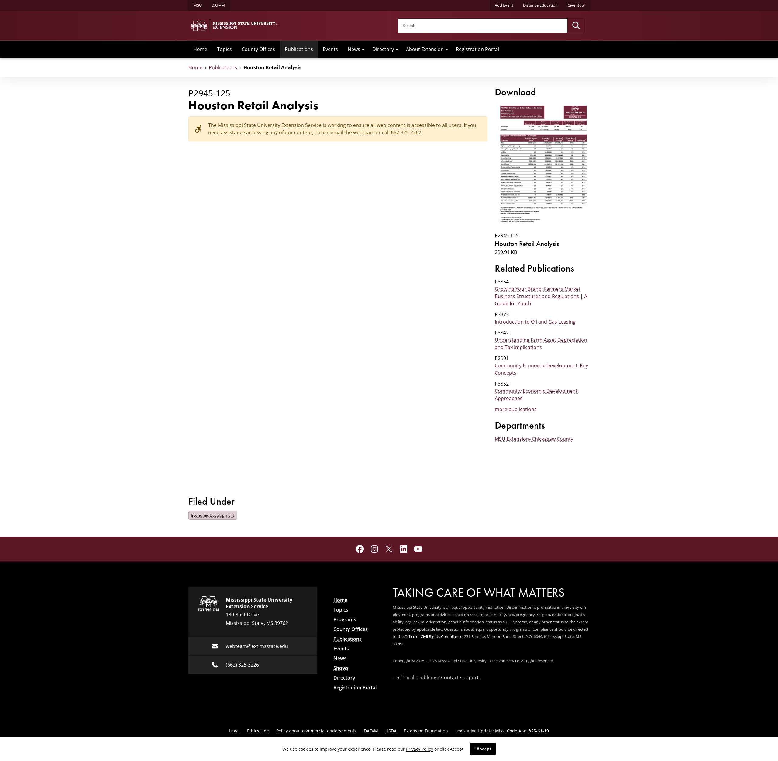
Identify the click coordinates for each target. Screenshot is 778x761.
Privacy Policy (419, 749)
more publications (516, 409)
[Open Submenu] (363, 49)
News (354, 49)
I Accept (482, 748)
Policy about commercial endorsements (316, 731)
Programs (344, 619)
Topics (224, 49)
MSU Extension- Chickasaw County (534, 439)
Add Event (504, 5)
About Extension (425, 49)
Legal (234, 731)
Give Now (576, 5)
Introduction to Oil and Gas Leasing (535, 321)
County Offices (258, 49)
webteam (363, 132)
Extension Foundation (426, 731)
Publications (299, 49)
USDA (391, 731)
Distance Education (540, 5)
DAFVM (218, 5)
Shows (341, 668)
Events (330, 49)
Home (200, 49)
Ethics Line (258, 731)
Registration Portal (477, 49)
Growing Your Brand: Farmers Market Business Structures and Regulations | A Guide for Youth (541, 296)
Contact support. (460, 677)
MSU (197, 5)
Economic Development (212, 515)
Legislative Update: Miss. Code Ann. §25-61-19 (502, 731)
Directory (383, 49)
